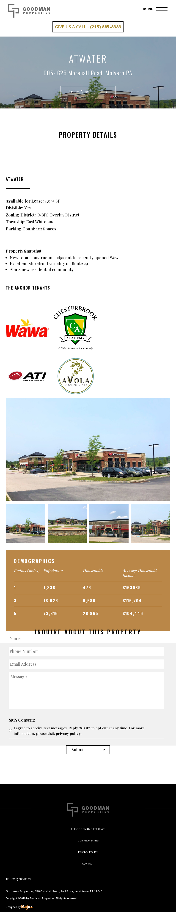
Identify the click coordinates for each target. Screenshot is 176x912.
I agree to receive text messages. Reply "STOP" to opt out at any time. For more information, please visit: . (79, 730)
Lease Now (79, 91)
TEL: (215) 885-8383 (18, 879)
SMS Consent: (22, 720)
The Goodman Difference (88, 829)
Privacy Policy (88, 852)
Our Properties (88, 840)
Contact (88, 863)
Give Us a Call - (88, 26)
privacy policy (68, 733)
